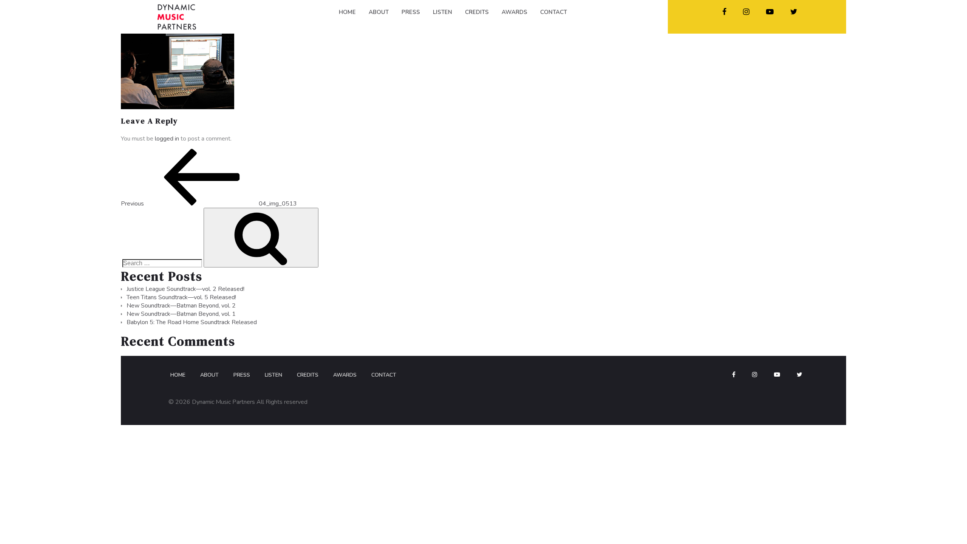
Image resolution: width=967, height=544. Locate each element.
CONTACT (553, 12)
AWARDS (514, 12)
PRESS (411, 12)
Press (241, 375)
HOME (347, 12)
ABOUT (379, 12)
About (209, 375)
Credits (307, 375)
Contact (383, 375)
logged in (167, 138)
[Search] (261, 237)
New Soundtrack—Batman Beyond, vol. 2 (181, 305)
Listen (273, 375)
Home (177, 375)
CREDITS (477, 12)
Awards (345, 375)
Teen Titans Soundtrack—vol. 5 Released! (181, 297)
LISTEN (442, 12)
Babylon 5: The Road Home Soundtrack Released (192, 322)
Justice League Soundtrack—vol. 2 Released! (185, 289)
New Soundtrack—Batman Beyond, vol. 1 (181, 314)
